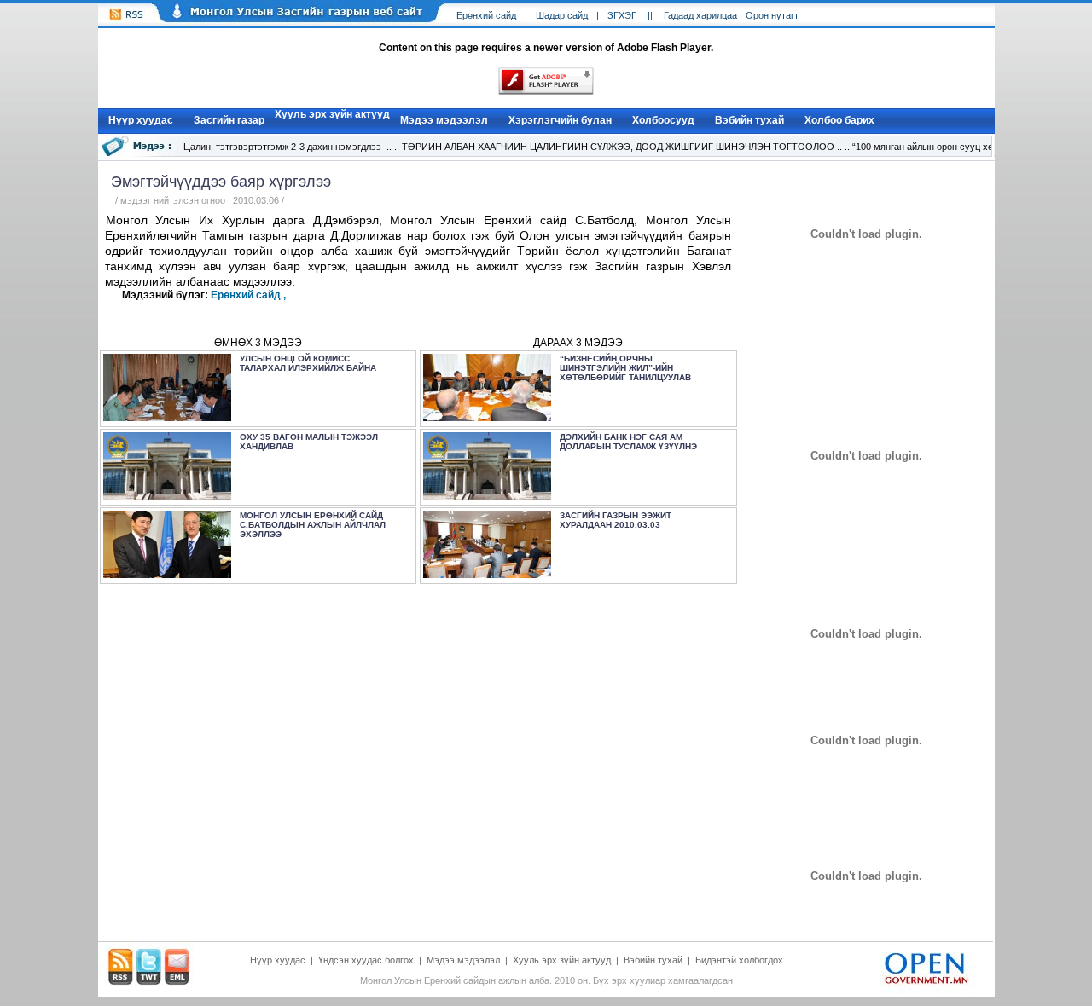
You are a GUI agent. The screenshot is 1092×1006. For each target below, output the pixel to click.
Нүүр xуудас (140, 120)
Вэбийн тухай (749, 120)
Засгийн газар (229, 120)
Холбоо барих (839, 120)
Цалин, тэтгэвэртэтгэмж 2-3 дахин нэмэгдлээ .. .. (291, 147)
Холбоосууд (663, 120)
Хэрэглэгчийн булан (560, 120)
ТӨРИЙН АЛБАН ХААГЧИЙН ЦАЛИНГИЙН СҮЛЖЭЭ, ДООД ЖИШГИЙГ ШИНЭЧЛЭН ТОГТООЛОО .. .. (626, 147)
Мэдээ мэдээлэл (444, 120)
